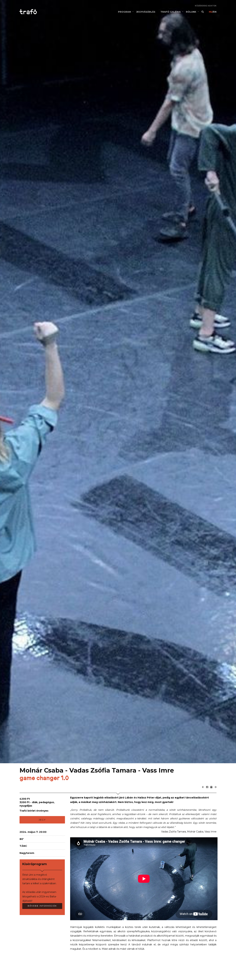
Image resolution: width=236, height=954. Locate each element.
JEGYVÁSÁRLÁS (145, 11)
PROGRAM (124, 11)
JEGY (42, 819)
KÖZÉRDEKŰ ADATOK (205, 6)
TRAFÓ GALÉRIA (171, 11)
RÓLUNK (191, 11)
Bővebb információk (42, 906)
